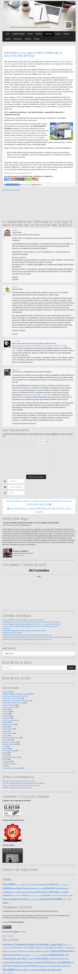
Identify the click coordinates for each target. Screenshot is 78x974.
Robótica (39, 34)
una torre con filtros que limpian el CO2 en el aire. (22, 138)
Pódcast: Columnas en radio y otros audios (16, 787)
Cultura (4, 709)
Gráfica (8, 39)
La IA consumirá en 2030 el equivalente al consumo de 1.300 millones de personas (30, 626)
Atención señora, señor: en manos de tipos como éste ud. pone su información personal (39, 502)
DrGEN (14, 230)
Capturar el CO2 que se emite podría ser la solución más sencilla (33, 54)
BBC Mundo (28, 173)
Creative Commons (9, 707)
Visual (40, 441)
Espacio (58, 34)
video (5, 902)
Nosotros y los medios (34, 895)
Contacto (28, 39)
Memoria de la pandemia (11, 737)
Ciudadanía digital (18, 34)
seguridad (44, 899)
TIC (66, 899)
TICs (69, 899)
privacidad (45, 895)
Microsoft (15, 895)
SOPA (63, 899)
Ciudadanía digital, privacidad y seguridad (16, 694)
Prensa (4, 755)
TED (3, 766)
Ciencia (54, 884)
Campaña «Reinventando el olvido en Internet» (18, 781)
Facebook (7, 892)
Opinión (5, 748)
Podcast (5, 753)
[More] (36, 179)
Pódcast (66, 34)
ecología (39, 888)
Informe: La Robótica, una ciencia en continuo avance (20, 785)
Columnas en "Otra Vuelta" (11, 698)
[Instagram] (33, 179)
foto (13, 892)
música (20, 895)
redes (71, 895)
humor (31, 892)
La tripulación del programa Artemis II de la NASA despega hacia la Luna (27, 635)
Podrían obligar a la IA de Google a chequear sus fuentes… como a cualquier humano (31, 624)
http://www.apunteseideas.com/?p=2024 (36, 395)
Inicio (7, 34)
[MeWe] (23, 179)
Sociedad (5, 761)
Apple (16, 884)
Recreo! (5, 759)
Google (24, 892)
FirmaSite (9, 973)
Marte (60, 892)
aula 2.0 (24, 884)
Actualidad (8, 884)
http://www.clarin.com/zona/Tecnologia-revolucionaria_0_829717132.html (39, 346)
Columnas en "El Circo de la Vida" (13, 696)
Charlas (30, 34)
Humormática (7, 733)
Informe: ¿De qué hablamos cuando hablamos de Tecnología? (23, 783)
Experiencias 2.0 (8, 724)
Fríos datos (6, 628)
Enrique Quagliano (26, 184)
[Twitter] (9, 179)
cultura (6, 888)
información (41, 892)
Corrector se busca (8, 705)
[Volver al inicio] (8, 936)
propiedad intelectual (56, 895)
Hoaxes (5, 731)
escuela (58, 888)
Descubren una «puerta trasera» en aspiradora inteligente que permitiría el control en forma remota (37, 637)
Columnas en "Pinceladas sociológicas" (15, 700)
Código (46, 441)
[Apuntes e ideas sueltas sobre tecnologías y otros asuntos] (39, 16)
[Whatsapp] (29, 179)
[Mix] (26, 179)
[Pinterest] (19, 179)
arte (20, 884)
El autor (37, 39)
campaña (34, 884)
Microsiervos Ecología (14, 173)
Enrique (14, 287)
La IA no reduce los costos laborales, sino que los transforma (23, 620)
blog (29, 884)
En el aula (5, 716)
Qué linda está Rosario (10, 757)
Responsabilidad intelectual (12, 633)
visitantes (22, 932)
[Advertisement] (17, 206)
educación (49, 888)
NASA (25, 895)
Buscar (71, 667)
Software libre (7, 764)
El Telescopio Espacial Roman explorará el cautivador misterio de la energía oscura (31, 622)
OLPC (4, 746)
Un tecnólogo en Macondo (11, 768)
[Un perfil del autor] (18, 555)
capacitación (44, 884)
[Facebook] (5, 179)
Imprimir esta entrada (12, 190)
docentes (31, 888)
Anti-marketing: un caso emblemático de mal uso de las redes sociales (40, 510)
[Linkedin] (16, 179)
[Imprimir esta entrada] (3, 190)
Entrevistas (18, 39)
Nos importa (6, 740)
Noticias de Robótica (9, 742)
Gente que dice (7, 729)
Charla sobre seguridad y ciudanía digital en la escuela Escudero (24, 630)
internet (53, 891)
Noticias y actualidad (9, 744)
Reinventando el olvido (15, 899)
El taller (5, 713)
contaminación (65, 884)
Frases (4, 727)
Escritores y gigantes (9, 720)
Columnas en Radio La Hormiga (13, 703)
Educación (5, 711)
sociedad (56, 899)
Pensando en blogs (9, 750)
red (68, 895)
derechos (22, 888)
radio (65, 895)
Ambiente (48, 34)
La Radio (5, 735)
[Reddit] (12, 179)
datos (14, 888)
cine (59, 884)
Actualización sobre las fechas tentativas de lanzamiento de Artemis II (26, 639)
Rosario (36, 899)
